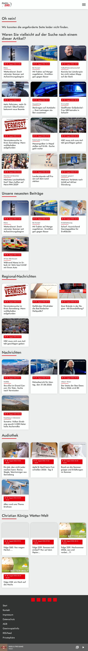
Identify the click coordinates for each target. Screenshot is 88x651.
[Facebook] (38, 600)
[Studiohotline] (55, 600)
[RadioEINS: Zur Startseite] (41, 4)
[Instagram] (44, 600)
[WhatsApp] (33, 600)
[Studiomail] (49, 600)
